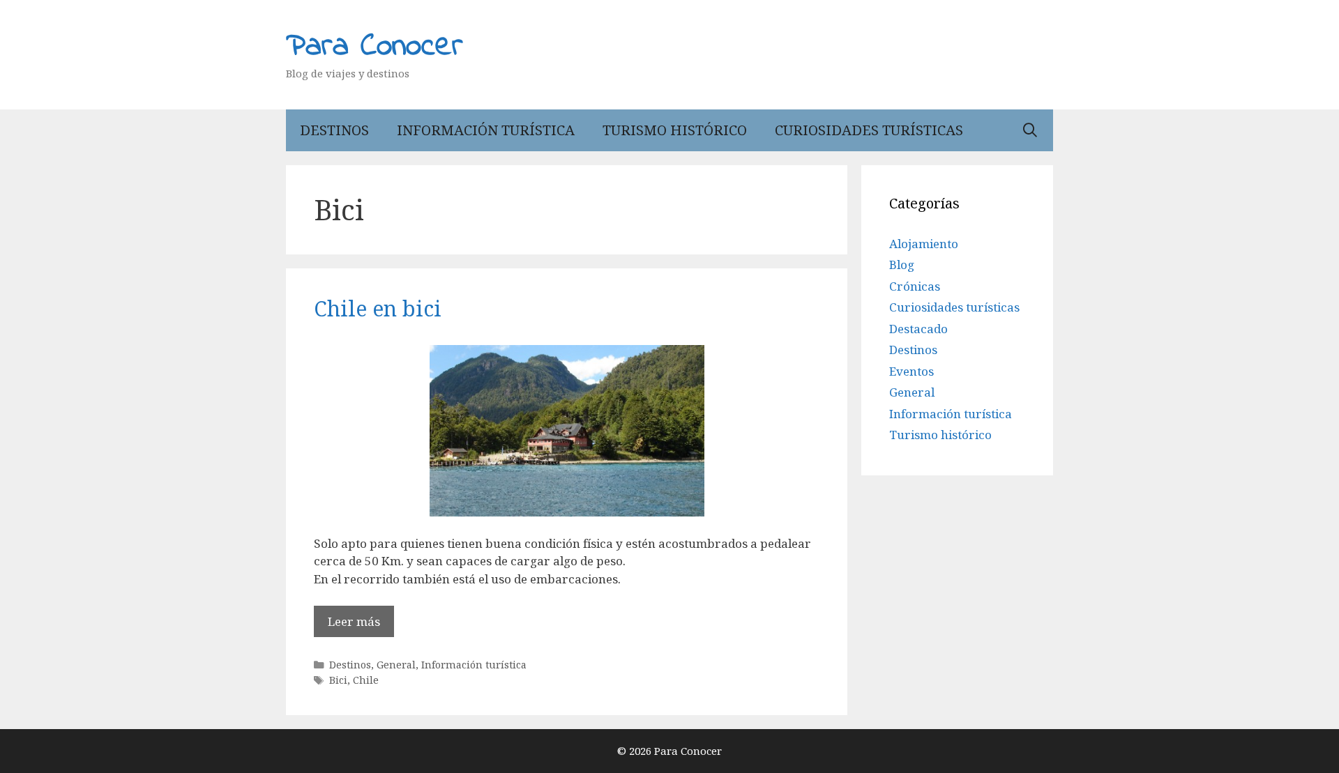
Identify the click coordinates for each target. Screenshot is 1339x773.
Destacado (918, 329)
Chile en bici (377, 308)
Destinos (334, 130)
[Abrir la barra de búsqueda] (1030, 130)
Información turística (486, 130)
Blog (901, 265)
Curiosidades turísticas (869, 130)
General (396, 664)
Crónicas (914, 286)
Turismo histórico (675, 130)
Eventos (911, 371)
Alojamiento (923, 244)
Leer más (354, 621)
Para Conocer (374, 47)
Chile (366, 680)
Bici (338, 680)
